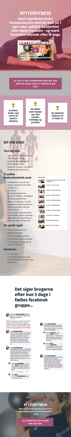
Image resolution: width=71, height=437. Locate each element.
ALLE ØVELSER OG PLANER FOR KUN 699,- (35, 422)
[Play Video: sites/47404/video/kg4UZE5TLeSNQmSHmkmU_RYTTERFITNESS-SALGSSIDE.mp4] (35, 50)
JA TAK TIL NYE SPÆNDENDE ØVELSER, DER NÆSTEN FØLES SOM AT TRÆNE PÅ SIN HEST (35, 83)
